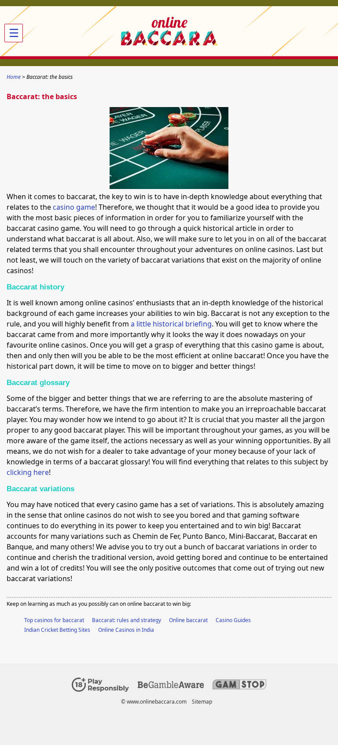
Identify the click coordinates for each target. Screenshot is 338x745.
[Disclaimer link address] (171, 686)
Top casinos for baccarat (54, 620)
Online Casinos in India (126, 630)
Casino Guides (233, 620)
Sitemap (202, 701)
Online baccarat (188, 620)
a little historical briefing (171, 324)
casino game (74, 207)
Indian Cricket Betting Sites (57, 630)
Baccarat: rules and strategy (126, 620)
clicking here (28, 472)
